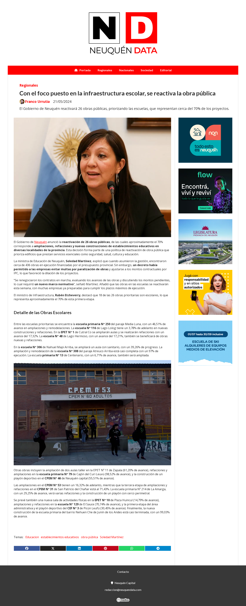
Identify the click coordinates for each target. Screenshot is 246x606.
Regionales (105, 70)
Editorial (166, 70)
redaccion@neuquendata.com (123, 589)
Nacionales (126, 70)
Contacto (123, 571)
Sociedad (147, 70)
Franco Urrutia (37, 102)
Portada (85, 70)
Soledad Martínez (112, 537)
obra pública (89, 537)
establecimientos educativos (60, 537)
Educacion (32, 537)
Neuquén (40, 242)
